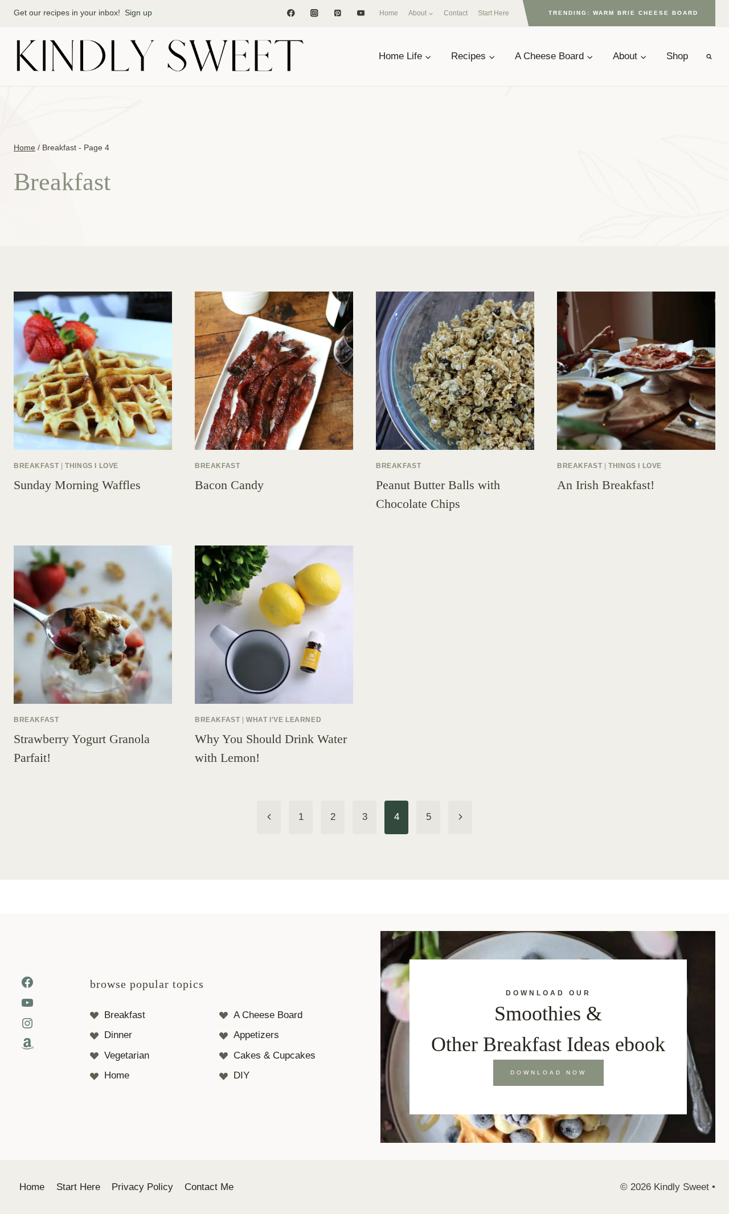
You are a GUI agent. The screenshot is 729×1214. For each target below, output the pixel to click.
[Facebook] (290, 12)
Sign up (138, 12)
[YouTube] (360, 12)
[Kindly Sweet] (159, 56)
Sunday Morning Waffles (77, 485)
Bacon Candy (229, 485)
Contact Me (209, 1187)
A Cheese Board (268, 1015)
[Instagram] (314, 12)
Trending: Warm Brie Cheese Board (623, 13)
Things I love (91, 466)
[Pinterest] (337, 12)
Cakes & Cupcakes (275, 1055)
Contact (456, 13)
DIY (241, 1075)
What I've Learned (283, 720)
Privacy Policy (142, 1187)
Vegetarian (126, 1055)
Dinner (118, 1035)
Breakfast (36, 466)
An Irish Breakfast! (605, 485)
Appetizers (256, 1035)
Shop (677, 56)
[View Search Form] (709, 56)
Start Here (493, 13)
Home (388, 13)
